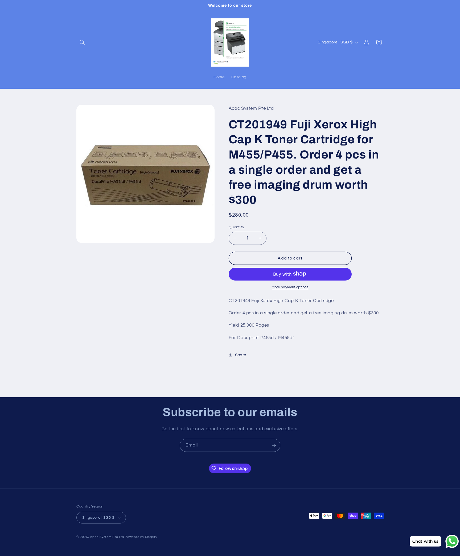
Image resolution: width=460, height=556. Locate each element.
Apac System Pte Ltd (107, 536)
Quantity (236, 227)
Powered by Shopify (141, 536)
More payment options (290, 287)
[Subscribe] (274, 445)
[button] (82, 42)
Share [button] (240, 355)
